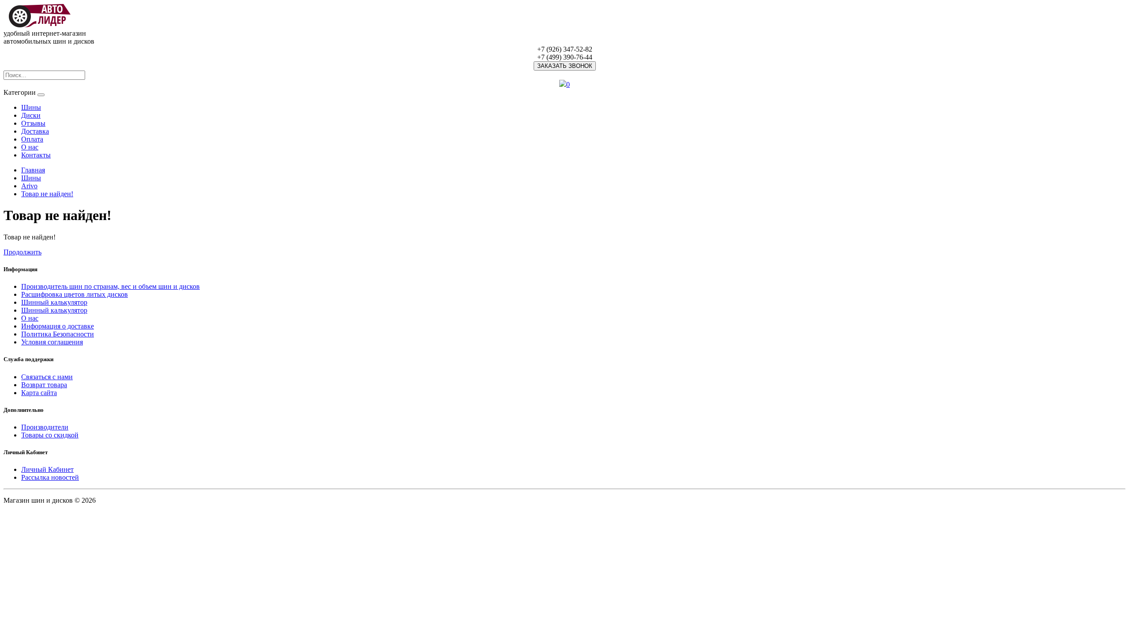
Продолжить (22, 252)
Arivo (29, 186)
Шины (31, 107)
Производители (44, 427)
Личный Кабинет (47, 469)
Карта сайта (39, 392)
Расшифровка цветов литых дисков (74, 294)
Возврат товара (44, 384)
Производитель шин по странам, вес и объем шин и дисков (110, 286)
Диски (31, 115)
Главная (33, 170)
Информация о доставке (57, 326)
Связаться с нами (47, 377)
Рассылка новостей (50, 477)
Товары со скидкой (50, 435)
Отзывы (33, 123)
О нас (29, 147)
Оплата (32, 139)
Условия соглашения (52, 342)
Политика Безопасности (57, 334)
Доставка (35, 131)
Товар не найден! (47, 194)
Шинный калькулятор (54, 302)
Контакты (36, 155)
